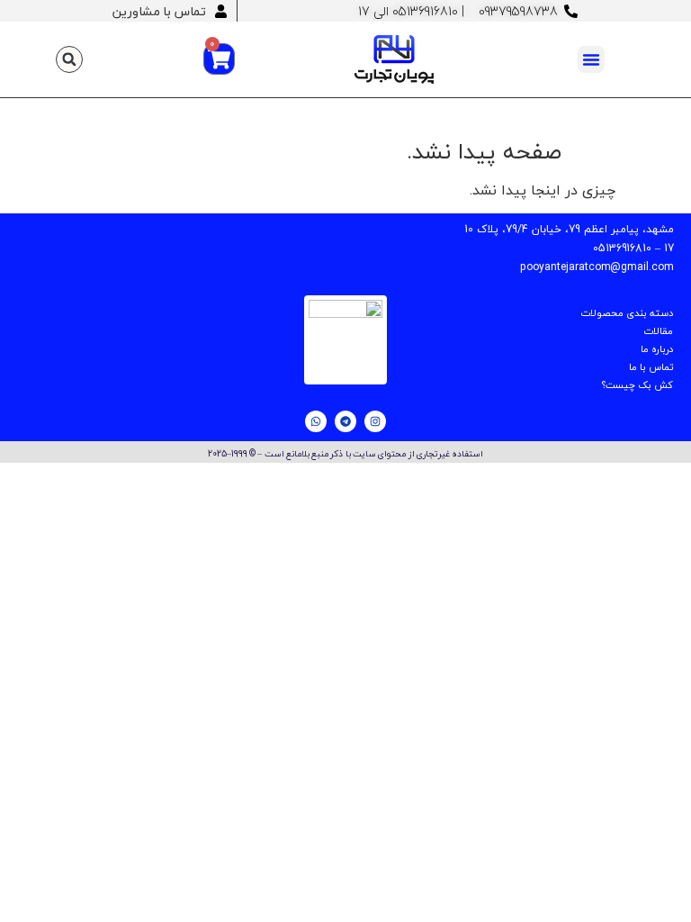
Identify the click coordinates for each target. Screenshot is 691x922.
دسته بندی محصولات (626, 312)
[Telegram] (345, 421)
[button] (591, 59)
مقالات (658, 330)
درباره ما (657, 348)
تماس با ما (651, 366)
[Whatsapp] (316, 421)
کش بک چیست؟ (637, 384)
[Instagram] (375, 421)
